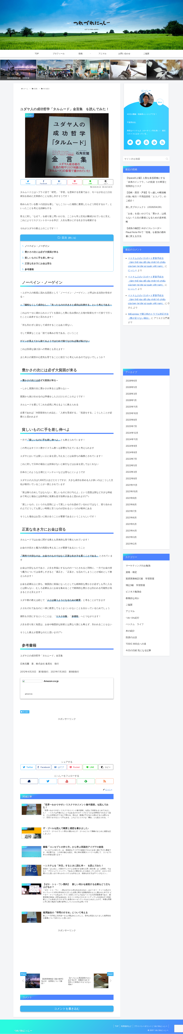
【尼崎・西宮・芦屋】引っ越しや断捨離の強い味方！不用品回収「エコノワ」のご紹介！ (146, 196)
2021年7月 (131, 511)
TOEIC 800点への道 (136, 643)
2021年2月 (131, 543)
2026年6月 (131, 380)
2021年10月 (132, 491)
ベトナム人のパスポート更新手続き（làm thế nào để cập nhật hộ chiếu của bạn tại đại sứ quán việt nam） (146, 262)
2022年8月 (131, 478)
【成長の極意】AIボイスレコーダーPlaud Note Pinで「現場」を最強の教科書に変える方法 (146, 232)
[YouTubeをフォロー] (67, 781)
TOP (117, 1026)
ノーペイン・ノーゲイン (37, 246)
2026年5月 (131, 387)
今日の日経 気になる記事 (138, 650)
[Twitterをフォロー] (48, 781)
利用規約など (126, 1026)
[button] (167, 158)
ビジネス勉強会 (133, 591)
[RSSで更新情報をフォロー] (105, 781)
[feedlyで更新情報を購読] (86, 781)
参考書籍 (29, 269)
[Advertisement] (67, 97)
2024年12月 (132, 432)
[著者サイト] (29, 781)
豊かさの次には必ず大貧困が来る (41, 252)
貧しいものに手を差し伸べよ (39, 257)
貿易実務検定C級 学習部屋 (140, 578)
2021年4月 (131, 530)
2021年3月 (131, 537)
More (160, 102)
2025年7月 (131, 426)
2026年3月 (131, 393)
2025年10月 (132, 413)
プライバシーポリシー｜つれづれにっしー (150, 1026)
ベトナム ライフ (135, 624)
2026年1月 (131, 400)
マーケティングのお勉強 (138, 565)
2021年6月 (131, 517)
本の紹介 (25, 712)
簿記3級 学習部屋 (135, 585)
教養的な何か (132, 598)
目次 (64, 237)
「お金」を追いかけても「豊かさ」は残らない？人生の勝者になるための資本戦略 (146, 217)
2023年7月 (131, 459)
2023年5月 (131, 465)
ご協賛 (129, 604)
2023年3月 (131, 472)
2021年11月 (131, 485)
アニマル (130, 611)
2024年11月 (132, 439)
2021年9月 (131, 498)
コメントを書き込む (67, 1008)
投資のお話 (131, 637)
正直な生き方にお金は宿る (38, 263)
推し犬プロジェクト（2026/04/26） (144, 207)
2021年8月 (131, 504)
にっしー (146, 90)
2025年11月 (132, 406)
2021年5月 (131, 524)
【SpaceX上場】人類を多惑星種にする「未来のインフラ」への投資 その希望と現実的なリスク (146, 182)
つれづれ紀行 (132, 617)
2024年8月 (131, 452)
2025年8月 (131, 419)
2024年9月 (131, 445)
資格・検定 (131, 572)
